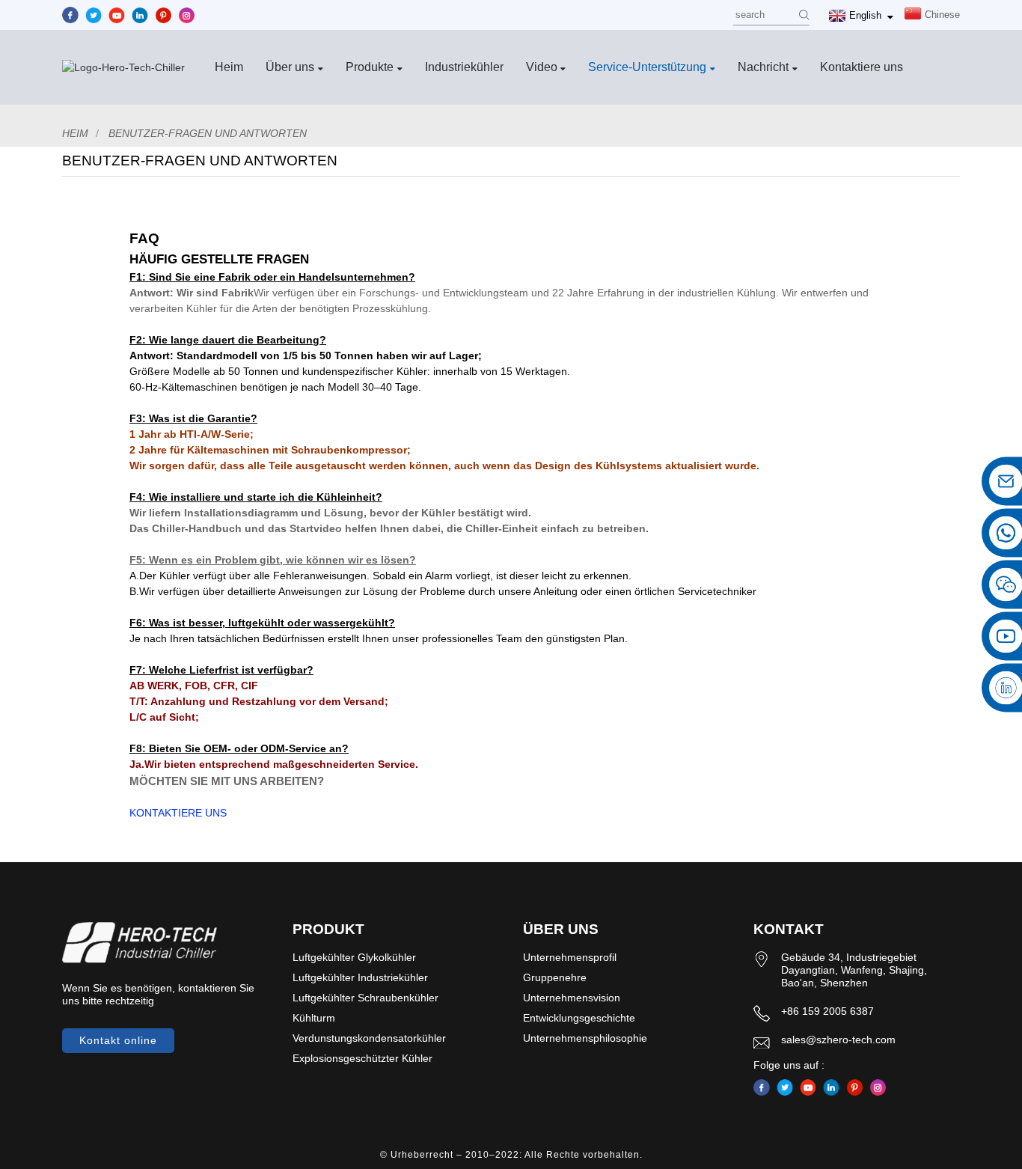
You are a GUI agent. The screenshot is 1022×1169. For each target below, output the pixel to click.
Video (541, 67)
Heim (229, 67)
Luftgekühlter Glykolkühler (354, 957)
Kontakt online (118, 1040)
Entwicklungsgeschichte (579, 1018)
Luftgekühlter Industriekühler (360, 977)
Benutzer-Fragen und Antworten (207, 133)
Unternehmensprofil (569, 957)
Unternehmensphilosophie (585, 1038)
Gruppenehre (555, 977)
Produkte (370, 67)
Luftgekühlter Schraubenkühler (365, 998)
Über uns (290, 67)
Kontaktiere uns (861, 67)
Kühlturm (314, 1018)
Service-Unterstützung (647, 67)
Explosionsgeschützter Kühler (362, 1058)
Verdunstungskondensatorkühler (369, 1038)
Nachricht (763, 67)
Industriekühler (464, 67)
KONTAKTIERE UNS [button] (178, 813)
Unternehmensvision (571, 998)
